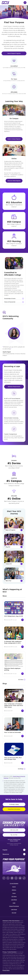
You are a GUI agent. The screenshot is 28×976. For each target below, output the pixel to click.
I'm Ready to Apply (14, 804)
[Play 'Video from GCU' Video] (14, 868)
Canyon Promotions (14, 906)
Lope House (14, 909)
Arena (14, 893)
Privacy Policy (6, 970)
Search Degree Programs (14, 53)
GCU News (14, 896)
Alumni (14, 886)
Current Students (14, 883)
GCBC (14, 903)
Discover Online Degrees (14, 180)
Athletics (14, 890)
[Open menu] (25, 2)
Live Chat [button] (15, 834)
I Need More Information (14, 809)
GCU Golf (14, 912)
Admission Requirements (14, 386)
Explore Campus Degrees (14, 139)
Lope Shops (14, 899)
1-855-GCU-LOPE (14, 830)
